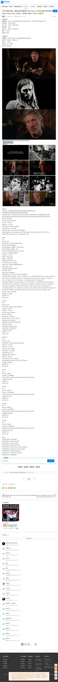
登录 (30, 538)
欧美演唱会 (18, 16)
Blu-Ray (5, 6)
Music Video (18, 6)
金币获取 (29, 661)
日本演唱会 (5, 663)
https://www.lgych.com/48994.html (18, 472)
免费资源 (39, 6)
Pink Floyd (5, 484)
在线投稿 (29, 659)
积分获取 (45, 6)
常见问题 (51, 6)
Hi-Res (32, 6)
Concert (26, 6)
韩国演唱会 (5, 665)
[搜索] (46, 10)
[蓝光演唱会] (5, 2)
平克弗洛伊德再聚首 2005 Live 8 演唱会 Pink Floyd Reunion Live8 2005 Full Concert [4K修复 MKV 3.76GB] (10, 525)
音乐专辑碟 (23, 667)
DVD (11, 6)
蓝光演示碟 (5, 667)
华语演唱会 (5, 659)
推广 (55, 16)
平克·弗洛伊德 (11, 484)
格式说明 (29, 665)
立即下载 (51, 460)
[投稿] (43, 10)
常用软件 (29, 663)
